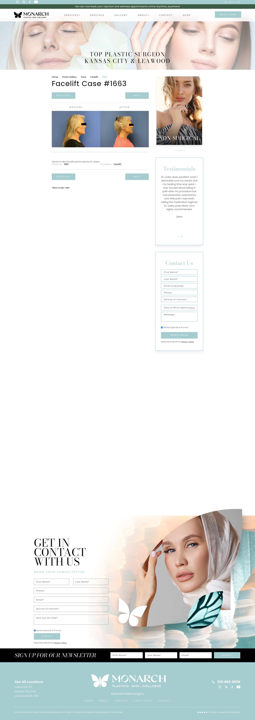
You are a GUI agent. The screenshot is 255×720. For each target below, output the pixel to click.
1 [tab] (174, 150)
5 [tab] (182, 150)
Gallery (121, 15)
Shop (187, 15)
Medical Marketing (96, 712)
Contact (166, 15)
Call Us (234, 2)
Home (55, 76)
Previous (63, 95)
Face (83, 76)
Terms (191, 342)
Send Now (179, 335)
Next (137, 95)
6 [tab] (184, 150)
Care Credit (143, 700)
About (143, 15)
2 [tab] (176, 150)
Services (71, 15)
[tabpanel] (179, 110)
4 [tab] (180, 150)
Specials (97, 15)
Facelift (94, 76)
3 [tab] (178, 150)
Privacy (184, 342)
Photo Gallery (69, 76)
